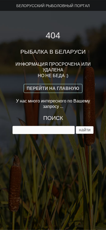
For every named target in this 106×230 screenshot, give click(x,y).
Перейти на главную (53, 88)
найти (85, 130)
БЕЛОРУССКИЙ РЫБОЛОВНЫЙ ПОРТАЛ (53, 6)
